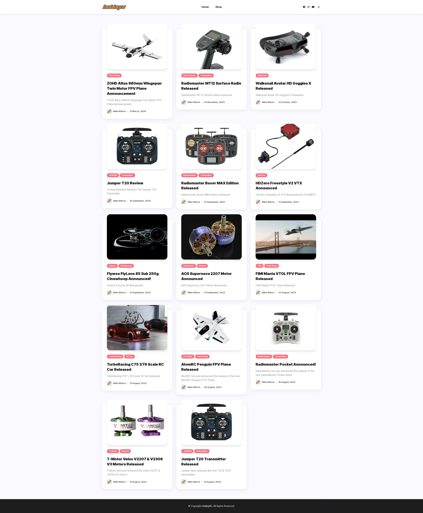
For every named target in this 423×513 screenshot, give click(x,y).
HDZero (261, 175)
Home (205, 6)
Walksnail (262, 75)
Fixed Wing (114, 75)
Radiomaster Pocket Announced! (286, 364)
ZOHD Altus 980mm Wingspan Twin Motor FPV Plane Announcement (134, 88)
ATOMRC (187, 356)
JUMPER (113, 175)
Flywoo (112, 266)
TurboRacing (115, 356)
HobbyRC (207, 506)
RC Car (129, 356)
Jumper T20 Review (125, 183)
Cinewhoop (126, 266)
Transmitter (206, 75)
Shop (218, 6)
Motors (202, 266)
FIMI (260, 266)
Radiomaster (189, 75)
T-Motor (113, 451)
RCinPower (188, 266)
